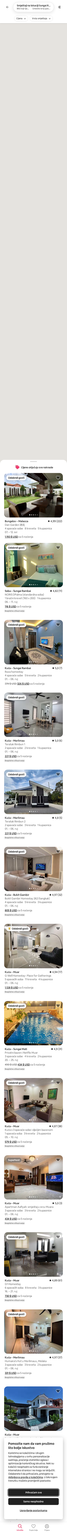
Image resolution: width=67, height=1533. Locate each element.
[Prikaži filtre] (59, 7)
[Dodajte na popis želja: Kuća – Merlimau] (58, 697)
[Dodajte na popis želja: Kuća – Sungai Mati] (58, 1005)
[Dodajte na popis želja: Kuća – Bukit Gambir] (58, 851)
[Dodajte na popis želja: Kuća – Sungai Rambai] (58, 624)
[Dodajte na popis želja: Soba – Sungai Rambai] (58, 547)
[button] (11, 536)
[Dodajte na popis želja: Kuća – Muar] (58, 928)
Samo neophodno (33, 1501)
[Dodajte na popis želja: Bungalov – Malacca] (58, 477)
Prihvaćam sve (33, 1492)
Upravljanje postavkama (33, 1510)
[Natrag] (7, 7)
